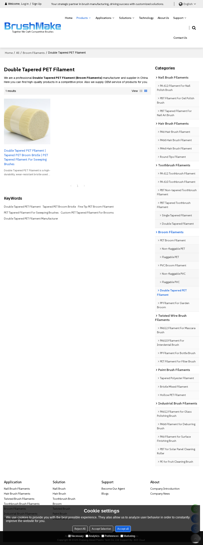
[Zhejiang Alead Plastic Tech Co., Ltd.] (32, 26)
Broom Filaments (34, 53)
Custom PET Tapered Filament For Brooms (87, 212)
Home (68, 18)
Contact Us (180, 37)
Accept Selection (101, 529)
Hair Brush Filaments (17, 493)
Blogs (105, 493)
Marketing (129, 535)
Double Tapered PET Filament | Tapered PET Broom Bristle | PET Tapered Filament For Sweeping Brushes (26, 157)
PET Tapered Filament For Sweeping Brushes (31, 212)
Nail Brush (59, 488)
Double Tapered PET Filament (22, 206)
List (141, 91)
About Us (163, 18)
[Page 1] (71, 186)
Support (178, 18)
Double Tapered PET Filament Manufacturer (31, 218)
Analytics (94, 535)
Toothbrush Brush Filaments (22, 504)
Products (82, 18)
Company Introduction (165, 488)
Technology (146, 18)
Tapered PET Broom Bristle (59, 206)
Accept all (123, 529)
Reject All (80, 529)
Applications (103, 18)
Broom (57, 504)
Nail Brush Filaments (17, 488)
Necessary (77, 535)
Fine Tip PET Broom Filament (96, 206)
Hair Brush (59, 493)
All (17, 53)
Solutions (125, 18)
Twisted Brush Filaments (19, 499)
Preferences (112, 535)
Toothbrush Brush (64, 499)
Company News (160, 493)
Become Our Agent (113, 488)
